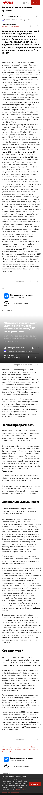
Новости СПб (33, 749)
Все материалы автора (10, 26)
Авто (17, 747)
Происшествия (7, 749)
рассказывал (31, 727)
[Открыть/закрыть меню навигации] (24, 2)
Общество (34, 747)
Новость (10, 747)
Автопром (25, 747)
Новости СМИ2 (8, 311)
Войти (35, 3)
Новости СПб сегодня (9, 752)
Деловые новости (20, 749)
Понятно (35, 784)
